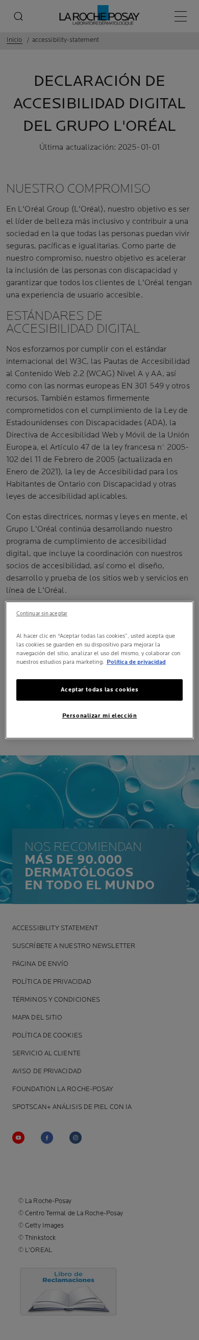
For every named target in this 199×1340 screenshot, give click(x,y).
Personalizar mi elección (99, 715)
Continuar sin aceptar (41, 614)
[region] (99, 670)
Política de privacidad (136, 662)
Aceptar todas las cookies (99, 689)
